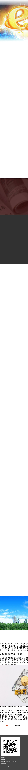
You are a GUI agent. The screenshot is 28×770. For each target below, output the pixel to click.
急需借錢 (3, 644)
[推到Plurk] (7, 725)
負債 (2, 721)
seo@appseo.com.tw (11, 761)
